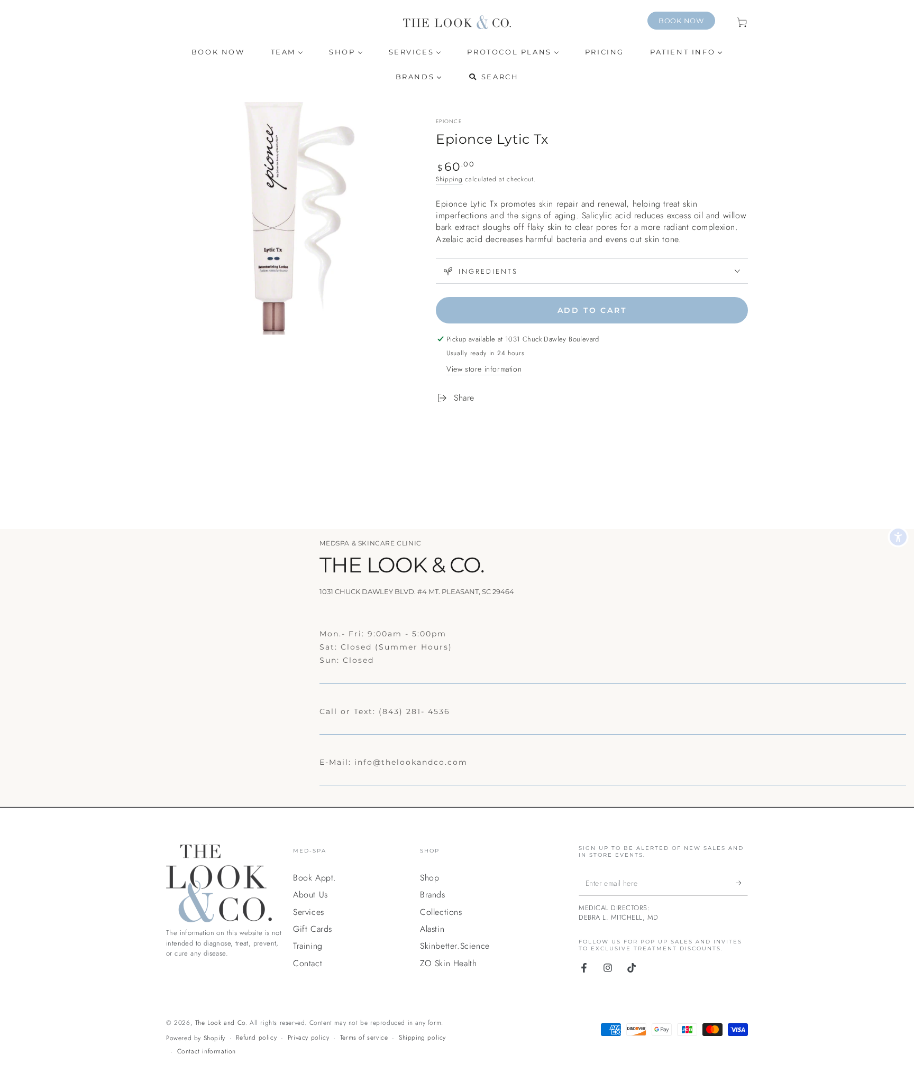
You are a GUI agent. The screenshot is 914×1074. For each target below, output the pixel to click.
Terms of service (364, 1037)
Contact (307, 963)
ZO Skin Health (448, 963)
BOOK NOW (681, 20)
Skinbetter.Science (455, 946)
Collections (441, 912)
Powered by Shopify (195, 1038)
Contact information (206, 1051)
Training (308, 946)
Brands (432, 894)
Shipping (449, 179)
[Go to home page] (457, 22)
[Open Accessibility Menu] (898, 537)
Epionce (449, 121)
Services (308, 912)
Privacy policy (308, 1037)
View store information (484, 369)
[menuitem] (218, 52)
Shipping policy (422, 1037)
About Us (310, 894)
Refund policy (256, 1037)
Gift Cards (312, 929)
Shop (429, 878)
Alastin (432, 929)
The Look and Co (220, 1022)
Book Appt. (314, 878)
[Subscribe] (742, 883)
